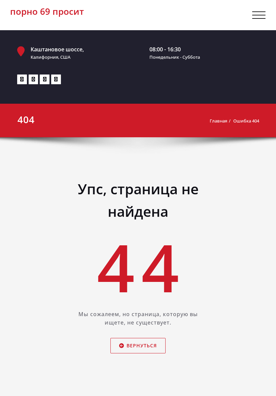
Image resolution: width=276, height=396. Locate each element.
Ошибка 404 (246, 121)
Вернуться (142, 345)
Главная (218, 121)
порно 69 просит (47, 11)
